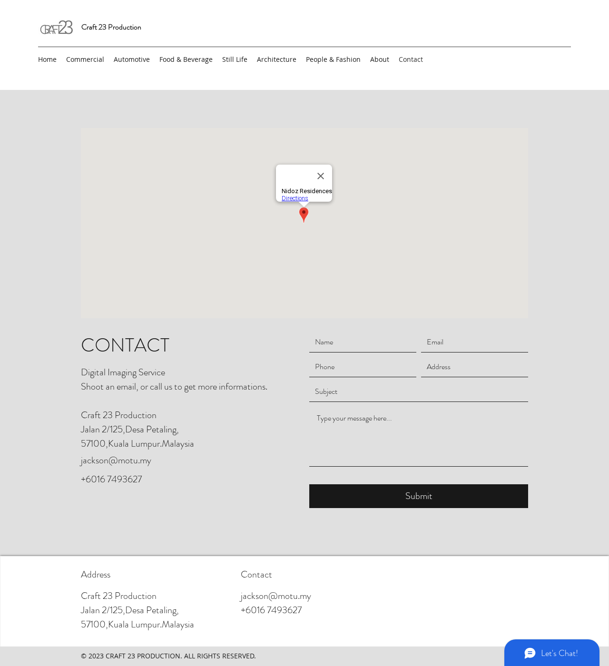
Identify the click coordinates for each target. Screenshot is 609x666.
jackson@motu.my (116, 460)
